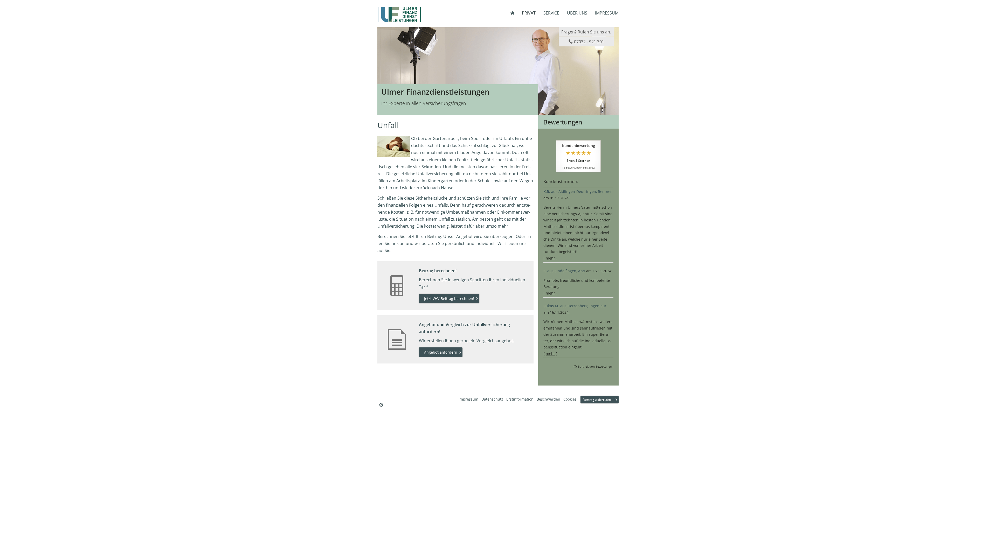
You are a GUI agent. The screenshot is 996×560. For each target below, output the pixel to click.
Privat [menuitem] (529, 13)
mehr (550, 258)
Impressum (468, 399)
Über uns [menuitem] (577, 13)
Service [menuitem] (551, 13)
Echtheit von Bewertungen (595, 366)
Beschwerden (548, 399)
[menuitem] (512, 13)
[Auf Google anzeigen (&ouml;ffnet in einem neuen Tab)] (381, 405)
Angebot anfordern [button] (440, 352)
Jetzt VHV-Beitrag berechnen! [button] (449, 298)
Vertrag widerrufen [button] (597, 400)
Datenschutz (492, 399)
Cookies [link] (570, 399)
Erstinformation (520, 399)
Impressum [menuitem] (607, 13)
